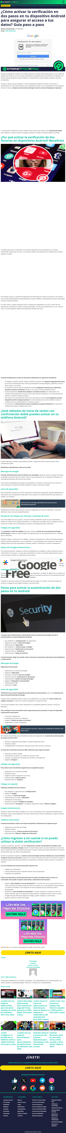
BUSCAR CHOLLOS (6, 5)
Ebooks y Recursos (37, 1115)
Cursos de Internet (37, 1104)
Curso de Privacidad (33, 967)
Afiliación (5, 1106)
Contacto (5, 1109)
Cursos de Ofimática (37, 1113)
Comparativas (21, 1109)
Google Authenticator (19, 560)
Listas (19, 1104)
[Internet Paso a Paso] (10, 2)
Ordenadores (54, 5)
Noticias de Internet (57, 1108)
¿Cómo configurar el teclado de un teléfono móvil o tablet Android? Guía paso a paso (8, 1038)
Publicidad (6, 1104)
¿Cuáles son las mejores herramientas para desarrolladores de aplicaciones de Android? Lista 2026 (25, 1041)
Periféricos (63, 5)
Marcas (20, 1100)
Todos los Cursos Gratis (38, 1100)
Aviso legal (6, 1113)
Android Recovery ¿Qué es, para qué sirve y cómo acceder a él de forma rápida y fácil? (56, 1040)
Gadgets (34, 5)
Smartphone (27, 5)
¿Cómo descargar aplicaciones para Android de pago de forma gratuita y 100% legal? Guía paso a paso (24, 1008)
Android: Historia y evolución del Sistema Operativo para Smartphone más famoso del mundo (41, 1040)
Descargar (61, 563)
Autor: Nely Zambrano (8, 977)
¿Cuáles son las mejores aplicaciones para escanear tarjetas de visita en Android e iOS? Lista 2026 (8, 1008)
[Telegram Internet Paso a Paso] (42, 1080)
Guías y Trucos (33, 965)
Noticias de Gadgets (57, 1122)
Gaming (40, 5)
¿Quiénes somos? (8, 1100)
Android (33, 963)
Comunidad (6, 1102)
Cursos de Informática (38, 1102)
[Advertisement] (33, 102)
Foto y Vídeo (19, 5)
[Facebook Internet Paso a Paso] (15, 1080)
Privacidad (33, 961)
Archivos (20, 1115)
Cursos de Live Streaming (39, 1111)
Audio (12, 5)
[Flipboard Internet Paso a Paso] (24, 1088)
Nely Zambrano (10, 31)
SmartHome (47, 5)
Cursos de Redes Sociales (39, 1106)
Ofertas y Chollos (22, 1113)
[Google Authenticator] (5, 562)
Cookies (5, 1115)
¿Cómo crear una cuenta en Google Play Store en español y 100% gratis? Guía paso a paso (57, 1007)
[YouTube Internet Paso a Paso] (33, 1080)
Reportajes (21, 1111)
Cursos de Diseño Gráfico (39, 1109)
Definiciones (21, 1106)
